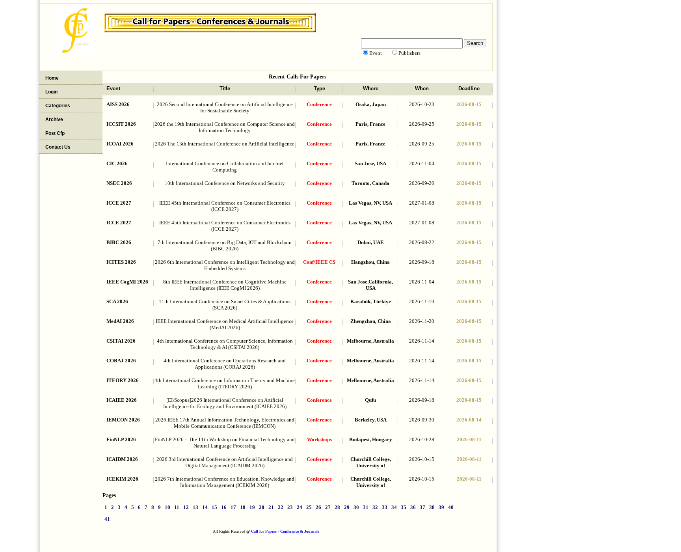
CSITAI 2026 (121, 341)
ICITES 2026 (121, 262)
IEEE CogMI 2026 (127, 282)
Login (51, 92)
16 (224, 507)
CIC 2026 (117, 163)
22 (280, 507)
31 (365, 507)
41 (107, 519)
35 (403, 507)
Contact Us (58, 147)
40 (451, 507)
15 (214, 507)
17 (233, 507)
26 (318, 507)
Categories (57, 105)
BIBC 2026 (118, 242)
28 (337, 507)
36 (413, 507)
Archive (54, 119)
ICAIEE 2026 (121, 400)
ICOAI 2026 (120, 144)
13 (195, 507)
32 (375, 507)
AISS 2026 (118, 104)
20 (261, 507)
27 (328, 507)
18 (243, 507)
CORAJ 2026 (121, 361)
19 (252, 507)
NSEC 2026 (119, 183)
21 (271, 507)
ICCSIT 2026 (121, 124)
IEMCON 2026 (123, 420)
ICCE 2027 (118, 203)
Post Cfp (55, 133)
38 (432, 507)
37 (422, 507)
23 (290, 507)
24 (299, 507)
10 (167, 507)
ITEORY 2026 (122, 380)
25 (309, 507)
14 (205, 507)
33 (384, 507)
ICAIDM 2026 (122, 459)
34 (394, 507)
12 (186, 507)
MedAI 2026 (120, 321)
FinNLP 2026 (121, 439)
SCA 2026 (117, 301)
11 (176, 507)
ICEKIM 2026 (122, 479)
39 (441, 507)
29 (347, 507)
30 (356, 507)
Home (52, 78)
